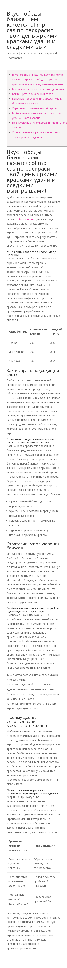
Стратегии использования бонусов (34, 108)
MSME (14, 53)
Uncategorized (48, 53)
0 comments (14, 58)
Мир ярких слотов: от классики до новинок (39, 89)
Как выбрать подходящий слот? (32, 94)
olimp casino (25, 219)
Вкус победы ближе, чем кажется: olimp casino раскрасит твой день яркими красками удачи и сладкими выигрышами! (38, 79)
